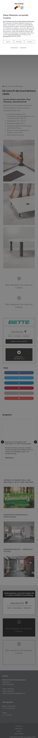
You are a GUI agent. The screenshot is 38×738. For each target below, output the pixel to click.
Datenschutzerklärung (14, 34)
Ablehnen (8, 41)
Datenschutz (14, 48)
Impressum (23, 48)
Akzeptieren (29, 41)
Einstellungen (19, 41)
